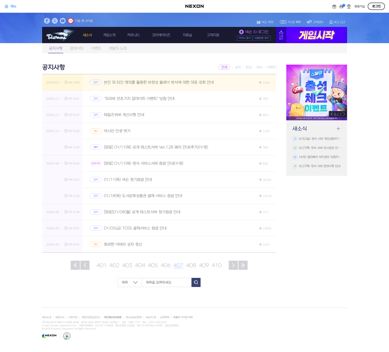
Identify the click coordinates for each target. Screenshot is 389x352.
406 (166, 265)
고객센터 (318, 22)
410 (217, 265)
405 (153, 265)
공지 (238, 67)
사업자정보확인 (172, 325)
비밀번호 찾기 (262, 38)
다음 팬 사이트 (84, 21)
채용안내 (59, 317)
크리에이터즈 (161, 35)
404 (140, 265)
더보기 (338, 128)
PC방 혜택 (294, 22)
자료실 (187, 35)
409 (204, 265)
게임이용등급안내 (90, 317)
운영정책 (164, 317)
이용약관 (72, 317)
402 (114, 265)
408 (191, 265)
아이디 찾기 (245, 38)
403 (127, 265)
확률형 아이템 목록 (183, 317)
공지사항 (56, 48)
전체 (224, 67)
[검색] (196, 282)
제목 (125, 282)
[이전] (85, 265)
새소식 (87, 35)
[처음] (75, 265)
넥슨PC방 (151, 317)
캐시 (259, 67)
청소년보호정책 (133, 317)
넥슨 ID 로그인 (256, 32)
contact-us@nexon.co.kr (63, 325)
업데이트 (77, 48)
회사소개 (46, 317)
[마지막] (243, 265)
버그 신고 (339, 22)
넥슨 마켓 (267, 22)
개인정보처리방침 (113, 317)
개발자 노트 (118, 48)
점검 (249, 67)
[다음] (233, 265)
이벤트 (96, 48)
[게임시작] (311, 35)
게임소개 (109, 35)
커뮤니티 (133, 35)
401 (102, 265)
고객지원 (213, 35)
